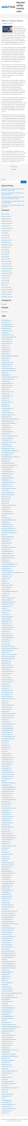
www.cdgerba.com (6, 1022)
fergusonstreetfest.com (7, 1041)
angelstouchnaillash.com (8, 536)
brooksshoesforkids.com (8, 862)
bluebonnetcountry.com (8, 391)
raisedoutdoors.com (7, 484)
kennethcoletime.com (7, 732)
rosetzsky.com (5, 700)
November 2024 (6, 242)
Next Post (14, 169)
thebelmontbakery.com (7, 364)
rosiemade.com (5, 522)
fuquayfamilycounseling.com (9, 1083)
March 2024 (5, 259)
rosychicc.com (5, 612)
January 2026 (5, 218)
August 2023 (5, 275)
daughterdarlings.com (7, 330)
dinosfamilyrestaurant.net (8, 448)
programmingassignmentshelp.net (10, 356)
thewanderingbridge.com (8, 728)
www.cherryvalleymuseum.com (9, 435)
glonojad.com (5, 703)
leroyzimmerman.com (7, 1073)
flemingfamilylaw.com (7, 1077)
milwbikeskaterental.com (8, 774)
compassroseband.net (7, 854)
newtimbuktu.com (6, 349)
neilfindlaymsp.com (6, 820)
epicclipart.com (5, 393)
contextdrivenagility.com (8, 717)
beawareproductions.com (8, 715)
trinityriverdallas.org (7, 587)
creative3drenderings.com (8, 881)
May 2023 (4, 282)
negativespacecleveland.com (9, 782)
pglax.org (4, 780)
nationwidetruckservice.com (9, 808)
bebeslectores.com (6, 444)
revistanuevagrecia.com (8, 705)
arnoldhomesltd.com (7, 475)
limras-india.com (6, 322)
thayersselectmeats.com (8, 864)
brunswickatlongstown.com (8, 736)
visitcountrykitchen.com (8, 761)
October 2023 (5, 270)
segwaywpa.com (6, 869)
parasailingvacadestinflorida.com (10, 1056)
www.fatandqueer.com (7, 932)
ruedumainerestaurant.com (8, 698)
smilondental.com (6, 541)
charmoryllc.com (6, 642)
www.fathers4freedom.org (8, 913)
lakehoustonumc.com (7, 896)
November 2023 (6, 268)
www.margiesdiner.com (7, 946)
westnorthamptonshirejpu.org (9, 423)
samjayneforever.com (7, 1043)
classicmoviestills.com (7, 629)
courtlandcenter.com (7, 818)
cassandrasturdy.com (7, 625)
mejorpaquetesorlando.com (8, 530)
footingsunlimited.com (7, 940)
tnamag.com (5, 860)
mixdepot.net (5, 984)
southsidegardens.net (7, 1001)
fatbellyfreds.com (6, 1014)
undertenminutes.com (7, 343)
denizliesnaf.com (6, 843)
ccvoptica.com (5, 970)
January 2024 (5, 263)
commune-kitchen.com (7, 681)
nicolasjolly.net (5, 688)
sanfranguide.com (6, 639)
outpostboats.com (6, 614)
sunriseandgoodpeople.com (8, 787)
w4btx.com (4, 534)
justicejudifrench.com (7, 726)
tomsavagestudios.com (7, 570)
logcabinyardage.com (7, 885)
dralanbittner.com (6, 509)
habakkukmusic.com (7, 898)
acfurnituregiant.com (7, 341)
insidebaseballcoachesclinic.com (10, 1049)
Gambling (4, 23)
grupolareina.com (6, 433)
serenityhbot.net (6, 902)
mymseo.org (5, 1089)
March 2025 (5, 237)
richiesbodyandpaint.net (8, 326)
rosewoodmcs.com (6, 986)
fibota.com (4, 1020)
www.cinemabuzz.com (7, 982)
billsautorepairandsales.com (9, 1035)
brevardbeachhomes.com (8, 463)
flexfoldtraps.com (6, 925)
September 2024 (6, 244)
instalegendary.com (7, 374)
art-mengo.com (5, 745)
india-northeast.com (7, 469)
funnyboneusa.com (6, 795)
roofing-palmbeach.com (8, 471)
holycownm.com (6, 806)
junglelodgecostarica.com (8, 757)
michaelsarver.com (6, 549)
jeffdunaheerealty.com (7, 919)
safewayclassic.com (7, 366)
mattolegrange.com (6, 755)
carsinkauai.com (6, 1052)
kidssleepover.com (6, 358)
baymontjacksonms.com (8, 776)
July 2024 (4, 249)
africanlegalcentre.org (7, 692)
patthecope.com (6, 848)
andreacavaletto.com (7, 599)
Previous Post (13, 166)
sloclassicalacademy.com (8, 658)
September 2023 (6, 273)
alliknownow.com (6, 652)
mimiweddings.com (6, 1102)
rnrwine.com (5, 1079)
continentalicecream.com (8, 671)
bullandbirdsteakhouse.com (8, 953)
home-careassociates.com (8, 597)
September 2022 (6, 296)
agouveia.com (5, 1085)
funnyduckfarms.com (7, 1066)
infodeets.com (5, 332)
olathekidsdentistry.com (8, 526)
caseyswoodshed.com (7, 839)
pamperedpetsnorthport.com (9, 520)
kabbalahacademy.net (7, 538)
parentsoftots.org (6, 879)
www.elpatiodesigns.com (8, 1016)
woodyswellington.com (7, 1012)
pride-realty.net (5, 1058)
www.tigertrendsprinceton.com (9, 911)
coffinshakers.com (6, 721)
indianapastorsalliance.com (8, 835)
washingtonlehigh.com (7, 972)
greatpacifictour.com (7, 812)
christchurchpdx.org (7, 677)
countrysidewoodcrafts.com (9, 368)
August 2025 (5, 230)
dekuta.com (5, 980)
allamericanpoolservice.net (8, 566)
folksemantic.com (6, 499)
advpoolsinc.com (6, 831)
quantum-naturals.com (7, 1037)
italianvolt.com (5, 503)
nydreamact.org (6, 381)
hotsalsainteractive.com (8, 334)
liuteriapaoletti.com (6, 785)
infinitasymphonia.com (7, 690)
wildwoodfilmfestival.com (8, 421)
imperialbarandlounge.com (8, 482)
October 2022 (5, 294)
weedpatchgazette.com (8, 513)
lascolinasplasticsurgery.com (9, 955)
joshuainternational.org (7, 904)
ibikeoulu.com (5, 719)
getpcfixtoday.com (6, 387)
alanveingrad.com (6, 766)
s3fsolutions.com (6, 461)
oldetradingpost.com (7, 440)
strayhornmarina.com (7, 665)
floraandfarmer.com (7, 459)
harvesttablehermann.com (8, 452)
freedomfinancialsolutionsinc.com (10, 923)
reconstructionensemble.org (9, 799)
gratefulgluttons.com (7, 620)
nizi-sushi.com (5, 742)
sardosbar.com (5, 501)
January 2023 (5, 287)
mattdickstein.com (6, 892)
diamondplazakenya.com (8, 1031)
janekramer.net (5, 740)
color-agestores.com (7, 606)
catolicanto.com (6, 583)
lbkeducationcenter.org (7, 585)
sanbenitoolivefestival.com (8, 627)
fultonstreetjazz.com (7, 427)
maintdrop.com (5, 398)
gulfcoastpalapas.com (7, 871)
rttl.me (3, 1098)
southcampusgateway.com (8, 414)
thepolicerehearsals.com (8, 650)
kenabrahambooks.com (7, 679)
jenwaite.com (5, 1068)
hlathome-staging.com (7, 553)
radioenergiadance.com (7, 408)
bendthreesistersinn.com (8, 791)
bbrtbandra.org (5, 389)
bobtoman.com (5, 400)
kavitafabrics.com (6, 801)
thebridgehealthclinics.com (8, 873)
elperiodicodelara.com (7, 324)
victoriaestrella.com (7, 814)
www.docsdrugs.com (7, 944)
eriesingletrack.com (6, 517)
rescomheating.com (7, 1100)
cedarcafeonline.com (7, 339)
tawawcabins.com (6, 496)
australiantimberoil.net (7, 446)
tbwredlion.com (5, 1033)
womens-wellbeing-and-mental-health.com (12, 572)
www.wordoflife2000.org (8, 492)
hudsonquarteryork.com (8, 1018)
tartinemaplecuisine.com (8, 738)
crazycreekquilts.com (7, 673)
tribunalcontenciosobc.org (8, 656)
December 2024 (6, 240)
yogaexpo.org (5, 595)
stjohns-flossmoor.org (7, 793)
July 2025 (4, 233)
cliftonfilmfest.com (6, 480)
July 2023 (4, 278)
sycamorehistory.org (7, 988)
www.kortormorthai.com (8, 930)
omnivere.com (5, 345)
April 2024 (4, 256)
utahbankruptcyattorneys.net (9, 488)
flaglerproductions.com (7, 667)
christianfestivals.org (7, 759)
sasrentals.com (5, 545)
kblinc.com (4, 515)
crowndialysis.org (6, 562)
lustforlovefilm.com (6, 686)
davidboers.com (6, 888)
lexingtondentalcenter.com (8, 557)
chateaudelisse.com (7, 417)
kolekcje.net (5, 581)
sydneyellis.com (6, 560)
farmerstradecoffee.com (8, 883)
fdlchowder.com (6, 949)
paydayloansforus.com (7, 362)
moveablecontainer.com (8, 431)
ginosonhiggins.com (7, 768)
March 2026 (5, 214)
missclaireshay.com (7, 320)
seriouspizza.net (6, 852)
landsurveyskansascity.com (9, 936)
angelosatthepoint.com (7, 833)
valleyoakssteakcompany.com (9, 837)
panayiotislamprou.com (7, 412)
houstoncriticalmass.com (8, 646)
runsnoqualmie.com (6, 942)
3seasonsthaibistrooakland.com (10, 591)
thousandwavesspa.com (8, 816)
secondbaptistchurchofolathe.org (10, 1087)
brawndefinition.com (7, 669)
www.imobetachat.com (7, 890)
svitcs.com (4, 850)
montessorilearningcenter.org (9, 1039)
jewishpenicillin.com (7, 568)
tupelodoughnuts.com (7, 524)
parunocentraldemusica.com (9, 1024)
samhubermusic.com (7, 1110)
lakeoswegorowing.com (7, 1081)
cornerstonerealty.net (7, 991)
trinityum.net (5, 1003)
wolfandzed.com (6, 978)
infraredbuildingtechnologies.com (10, 450)
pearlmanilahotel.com (7, 395)
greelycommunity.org (7, 696)
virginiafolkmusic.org (7, 574)
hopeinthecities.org (6, 618)
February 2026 (5, 216)
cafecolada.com (6, 631)
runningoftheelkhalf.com (8, 917)
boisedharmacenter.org (7, 604)
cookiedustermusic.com (8, 797)
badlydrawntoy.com (7, 894)
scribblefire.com (6, 593)
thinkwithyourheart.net (7, 486)
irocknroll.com (5, 490)
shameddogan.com (6, 877)
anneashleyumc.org (7, 934)
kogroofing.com (5, 404)
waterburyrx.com (6, 829)
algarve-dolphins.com (7, 763)
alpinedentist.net (6, 406)
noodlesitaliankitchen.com (8, 379)
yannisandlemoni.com (7, 511)
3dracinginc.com (6, 644)
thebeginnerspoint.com (7, 635)
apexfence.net (5, 1113)
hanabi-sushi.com (6, 976)
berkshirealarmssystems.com (9, 505)
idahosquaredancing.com (8, 494)
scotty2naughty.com (7, 709)
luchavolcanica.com (7, 803)
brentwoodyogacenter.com (8, 963)
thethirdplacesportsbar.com (8, 1007)
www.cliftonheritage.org (8, 957)
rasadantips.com (6, 347)
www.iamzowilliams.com (8, 995)
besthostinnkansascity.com (8, 1104)
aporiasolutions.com (7, 867)
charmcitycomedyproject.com (9, 713)
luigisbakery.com (6, 974)
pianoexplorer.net (6, 999)
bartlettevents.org (6, 429)
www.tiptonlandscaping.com (9, 965)
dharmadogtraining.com (8, 1094)
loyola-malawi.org (6, 610)
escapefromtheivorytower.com (9, 465)
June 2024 (4, 252)
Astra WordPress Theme (15, 1121)
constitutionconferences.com (9, 846)
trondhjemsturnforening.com (9, 1028)
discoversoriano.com (7, 633)
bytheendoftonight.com (7, 616)
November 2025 (6, 223)
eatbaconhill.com (6, 353)
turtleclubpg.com (6, 810)
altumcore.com (5, 856)
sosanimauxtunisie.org (7, 402)
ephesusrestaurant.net (7, 1010)
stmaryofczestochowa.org (8, 724)
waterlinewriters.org (7, 875)
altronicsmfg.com (6, 351)
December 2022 (6, 289)
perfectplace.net (6, 589)
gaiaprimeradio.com (7, 747)
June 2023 (4, 280)
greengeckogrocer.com (7, 551)
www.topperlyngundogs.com (9, 915)
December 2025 (6, 221)
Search (3, 179)
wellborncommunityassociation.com (11, 419)
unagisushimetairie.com (7, 383)
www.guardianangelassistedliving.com (11, 1026)
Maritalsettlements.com (20, 7)
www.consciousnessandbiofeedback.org (12, 993)
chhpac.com (5, 1092)
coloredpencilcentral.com (8, 478)
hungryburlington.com (7, 734)
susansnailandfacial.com (8, 906)
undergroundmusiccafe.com (9, 1108)
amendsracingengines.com (8, 928)
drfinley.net (4, 1075)
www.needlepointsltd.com (8, 951)
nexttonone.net (5, 900)
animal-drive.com (6, 858)
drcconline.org (5, 824)
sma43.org (4, 959)
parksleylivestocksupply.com (9, 602)
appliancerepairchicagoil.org (9, 370)
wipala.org (4, 608)
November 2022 (6, 292)
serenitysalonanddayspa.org (9, 337)
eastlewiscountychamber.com (9, 654)
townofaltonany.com (7, 778)
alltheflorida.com (6, 1047)
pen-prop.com (5, 909)
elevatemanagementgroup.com (9, 1071)
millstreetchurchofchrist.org (8, 1054)
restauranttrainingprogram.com (9, 564)
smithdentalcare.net (7, 1106)
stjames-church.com (7, 707)
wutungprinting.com (7, 770)
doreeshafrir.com (6, 711)
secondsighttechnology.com (9, 547)
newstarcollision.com (7, 543)
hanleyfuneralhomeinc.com (8, 528)
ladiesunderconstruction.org (9, 442)
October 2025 (5, 226)
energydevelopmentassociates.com (11, 456)
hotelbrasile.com (6, 425)
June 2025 (4, 235)
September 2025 (6, 228)
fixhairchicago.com (6, 841)
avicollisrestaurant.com (7, 822)
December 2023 (6, 266)
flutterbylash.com (6, 1062)
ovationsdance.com (7, 576)
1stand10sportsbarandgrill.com (9, 532)
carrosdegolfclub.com (7, 454)
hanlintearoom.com (6, 1064)
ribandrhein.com (6, 578)
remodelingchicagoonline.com (9, 961)
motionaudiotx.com (6, 1096)
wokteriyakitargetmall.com (8, 555)
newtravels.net (5, 360)
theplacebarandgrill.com (8, 827)
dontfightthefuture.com (7, 473)
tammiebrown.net (6, 749)
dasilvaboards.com (6, 660)
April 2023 (4, 285)
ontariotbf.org (5, 372)
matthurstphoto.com (7, 1045)
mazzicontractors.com (7, 1005)
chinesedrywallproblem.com (9, 789)
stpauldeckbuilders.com (7, 938)
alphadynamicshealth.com (8, 1060)
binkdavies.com (5, 675)
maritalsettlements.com (7, 772)
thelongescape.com (7, 753)
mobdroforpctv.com (7, 623)
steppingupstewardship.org (8, 967)
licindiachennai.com (7, 328)
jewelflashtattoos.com (7, 385)
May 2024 (4, 254)
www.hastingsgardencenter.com (10, 997)
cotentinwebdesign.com (8, 438)
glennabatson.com (6, 663)
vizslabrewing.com (6, 507)
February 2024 (5, 261)
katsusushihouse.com (7, 694)
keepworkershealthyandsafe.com (10, 377)
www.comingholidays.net (8, 637)
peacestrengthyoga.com (8, 921)
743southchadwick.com (8, 467)
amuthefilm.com (6, 684)
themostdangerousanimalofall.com (10, 648)
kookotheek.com (6, 410)
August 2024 (5, 247)
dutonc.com (5, 751)
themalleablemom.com (7, 730)
